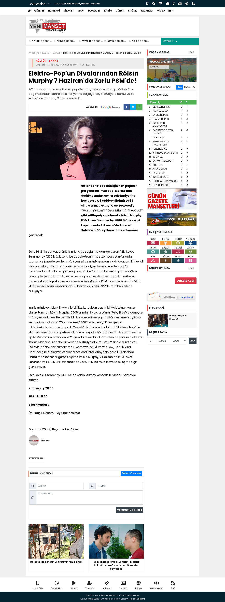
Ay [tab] (194, 87)
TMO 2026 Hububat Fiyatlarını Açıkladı (77, 3)
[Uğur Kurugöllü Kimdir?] (158, 320)
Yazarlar (89, 588)
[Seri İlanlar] (174, 3)
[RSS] (194, 3)
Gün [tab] (179, 87)
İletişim (123, 588)
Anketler (106, 588)
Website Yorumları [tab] (131, 473)
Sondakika (56, 588)
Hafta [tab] (187, 87)
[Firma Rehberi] (168, 3)
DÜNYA (120, 10)
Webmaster (156, 588)
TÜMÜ (191, 52)
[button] (171, 11)
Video (74, 588)
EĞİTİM (108, 10)
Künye (138, 588)
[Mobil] (147, 3)
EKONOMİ (54, 10)
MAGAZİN (94, 10)
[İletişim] (160, 3)
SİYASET (68, 10)
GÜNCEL (39, 10)
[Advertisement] (137, 26)
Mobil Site (38, 588)
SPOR (80, 10)
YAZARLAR (147, 10)
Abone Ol (92, 107)
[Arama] (154, 3)
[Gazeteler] (180, 3)
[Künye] (187, 3)
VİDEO (161, 10)
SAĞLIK (132, 10)
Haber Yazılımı (137, 598)
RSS (173, 588)
